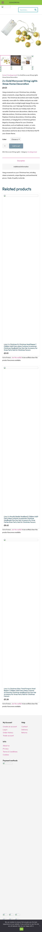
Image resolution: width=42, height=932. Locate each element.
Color (4, 139)
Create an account (10, 726)
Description (21, 161)
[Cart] (39, 2)
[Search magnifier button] (35, 9)
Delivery (24, 730)
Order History (8, 732)
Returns (24, 732)
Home (4, 75)
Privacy (5, 749)
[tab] (21, 161)
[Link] (36, 2)
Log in (5, 730)
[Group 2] (6, 10)
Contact (24, 726)
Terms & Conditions (10, 752)
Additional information (21, 167)
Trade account (8, 736)
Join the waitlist (16, 357)
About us (6, 746)
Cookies (6, 755)
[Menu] (2, 2)
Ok (21, 929)
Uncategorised (12, 75)
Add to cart (16, 146)
